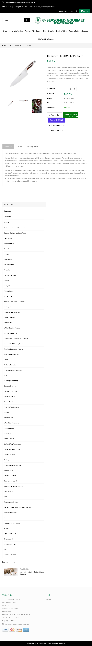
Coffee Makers (9, 439)
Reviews (19, 147)
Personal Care (8, 238)
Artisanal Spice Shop (11, 365)
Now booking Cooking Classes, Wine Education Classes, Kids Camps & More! (29, 7)
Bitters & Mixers (9, 454)
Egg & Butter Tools (10, 534)
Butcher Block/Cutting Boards (14, 344)
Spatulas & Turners (10, 386)
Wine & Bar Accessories (12, 423)
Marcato (7, 270)
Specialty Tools (9, 418)
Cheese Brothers (9, 402)
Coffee (6, 412)
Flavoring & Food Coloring (12, 523)
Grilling (6, 460)
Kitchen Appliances (10, 513)
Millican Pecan (8, 291)
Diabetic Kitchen (9, 317)
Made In (7, 249)
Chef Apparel (8, 539)
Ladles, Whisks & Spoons (12, 449)
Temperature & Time (11, 502)
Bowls (6, 518)
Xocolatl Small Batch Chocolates (14, 302)
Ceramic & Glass (9, 396)
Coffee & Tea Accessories (12, 444)
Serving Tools (8, 470)
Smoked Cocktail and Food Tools (15, 233)
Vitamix (6, 528)
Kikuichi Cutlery (9, 265)
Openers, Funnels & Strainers (13, 486)
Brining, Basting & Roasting (13, 370)
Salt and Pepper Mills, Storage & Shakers (17, 507)
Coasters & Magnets (11, 481)
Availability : (51, 107)
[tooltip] (77, 116)
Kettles (6, 254)
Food (6, 360)
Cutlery (6, 222)
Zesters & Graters (10, 476)
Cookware (7, 211)
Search (48, 600)
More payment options (57, 125)
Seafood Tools (9, 428)
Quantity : (51, 88)
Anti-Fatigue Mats (10, 544)
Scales (6, 497)
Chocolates (8, 323)
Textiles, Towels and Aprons (13, 349)
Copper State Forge (10, 333)
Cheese (6, 280)
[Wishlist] (76, 11)
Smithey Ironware (10, 275)
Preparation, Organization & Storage (16, 338)
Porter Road (8, 296)
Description (8, 147)
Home (4, 45)
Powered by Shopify (59, 643)
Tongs (6, 375)
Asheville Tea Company (12, 407)
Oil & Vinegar (8, 491)
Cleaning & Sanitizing (11, 381)
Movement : (51, 103)
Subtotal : (51, 94)
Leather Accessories (10, 555)
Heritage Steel (8, 307)
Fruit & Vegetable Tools (12, 354)
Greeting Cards (9, 259)
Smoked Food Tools (10, 391)
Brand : (49, 98)
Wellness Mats (9, 243)
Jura (5, 549)
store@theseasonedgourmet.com (17, 624)
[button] (70, 115)
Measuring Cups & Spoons (12, 465)
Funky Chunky (8, 286)
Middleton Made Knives (12, 312)
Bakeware (7, 216)
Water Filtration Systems (12, 328)
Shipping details (32, 147)
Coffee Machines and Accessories (15, 228)
